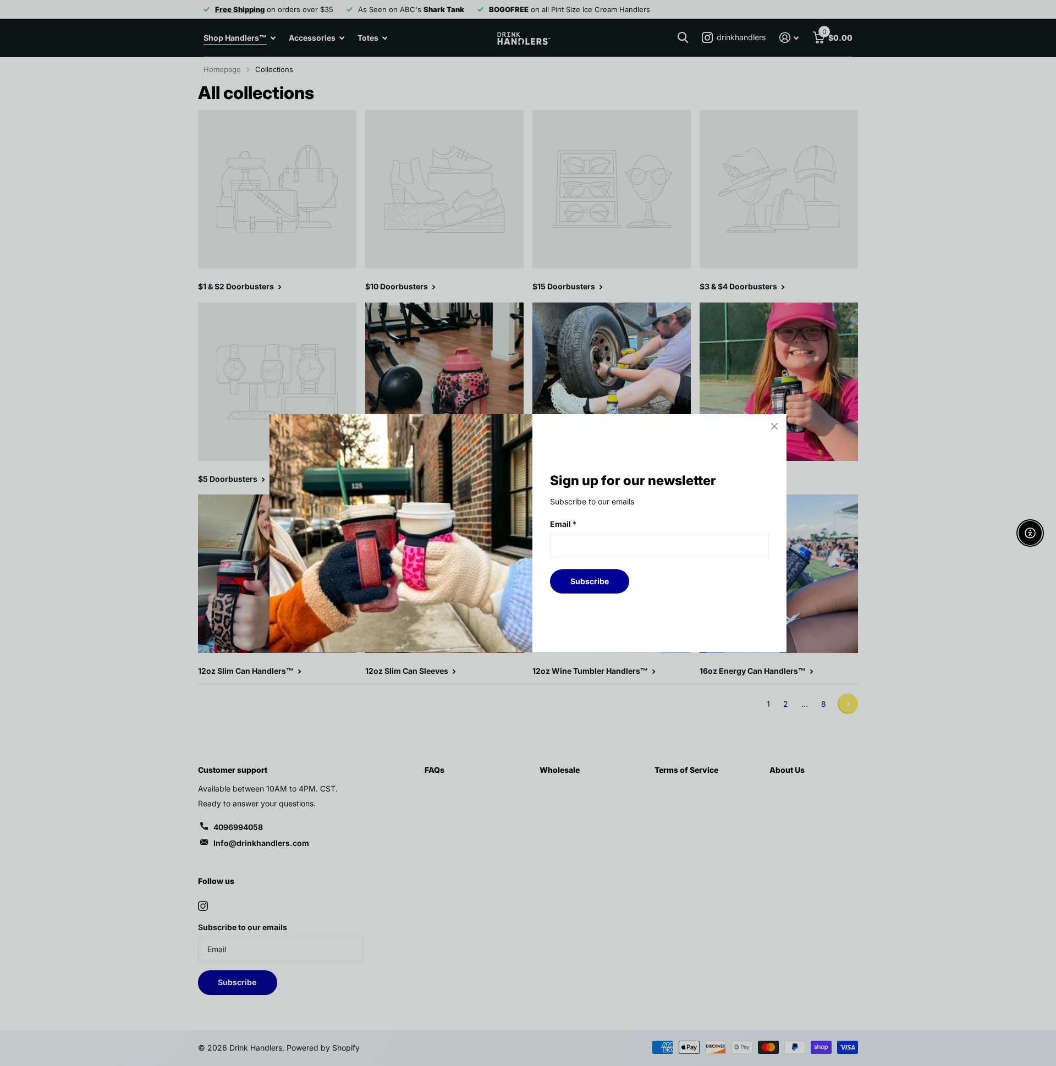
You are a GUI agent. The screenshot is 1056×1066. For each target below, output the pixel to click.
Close (774, 426)
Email (563, 524)
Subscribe (589, 580)
